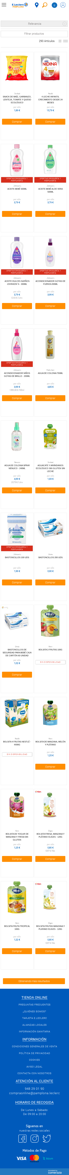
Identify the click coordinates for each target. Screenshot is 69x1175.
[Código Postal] (36, 5)
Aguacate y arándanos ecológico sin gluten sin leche (50, 468)
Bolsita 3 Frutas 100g (50, 650)
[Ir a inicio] (20, 5)
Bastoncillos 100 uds (17, 557)
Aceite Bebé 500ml (17, 189)
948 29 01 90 (34, 1089)
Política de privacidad (34, 1053)
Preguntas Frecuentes (35, 1004)
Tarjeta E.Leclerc (34, 1018)
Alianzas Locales (34, 1024)
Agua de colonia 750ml (50, 373)
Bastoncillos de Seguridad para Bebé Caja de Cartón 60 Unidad (17, 653)
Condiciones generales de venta (34, 1046)
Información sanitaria (34, 1031)
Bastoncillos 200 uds (50, 557)
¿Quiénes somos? (34, 1011)
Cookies (34, 1059)
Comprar (17, 121)
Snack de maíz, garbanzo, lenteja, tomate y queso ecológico (17, 100)
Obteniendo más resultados (34, 981)
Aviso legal (34, 1066)
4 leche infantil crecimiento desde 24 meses (50, 100)
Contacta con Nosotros (34, 1073)
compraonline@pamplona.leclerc (34, 1093)
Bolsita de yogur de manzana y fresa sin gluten (17, 837)
